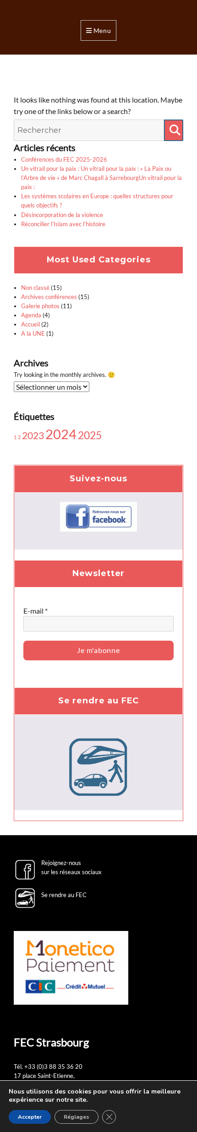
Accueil (30, 324)
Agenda (31, 315)
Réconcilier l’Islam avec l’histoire (63, 224)
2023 (33, 435)
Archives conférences (49, 296)
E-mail (35, 610)
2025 (90, 435)
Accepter (30, 1117)
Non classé (35, 287)
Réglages (76, 1117)
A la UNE (33, 333)
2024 (61, 434)
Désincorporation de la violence (62, 214)
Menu (102, 30)
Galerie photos (40, 306)
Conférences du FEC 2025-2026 (64, 159)
